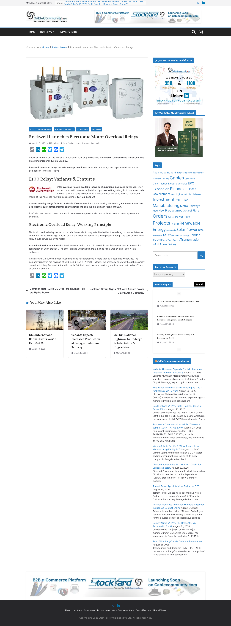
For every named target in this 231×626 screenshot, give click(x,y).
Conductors (190, 179)
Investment (164, 199)
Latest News (82, 129)
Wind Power (160, 244)
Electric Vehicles (177, 183)
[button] (53, 32)
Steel (201, 229)
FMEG (192, 189)
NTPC (179, 210)
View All (199, 284)
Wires (172, 244)
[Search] (201, 255)
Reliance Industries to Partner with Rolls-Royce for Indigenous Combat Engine (176, 318)
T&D (165, 235)
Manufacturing (166, 205)
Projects (161, 223)
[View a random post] (201, 32)
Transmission (190, 240)
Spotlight (96, 129)
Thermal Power (160, 240)
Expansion (161, 189)
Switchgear (157, 235)
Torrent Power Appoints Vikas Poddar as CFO (178, 301)
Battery (179, 173)
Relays (78, 143)
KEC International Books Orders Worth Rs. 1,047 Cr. (42, 339)
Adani (156, 172)
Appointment (168, 172)
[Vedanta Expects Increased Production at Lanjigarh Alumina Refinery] (87, 311)
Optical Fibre (191, 210)
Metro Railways (190, 206)
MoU (155, 210)
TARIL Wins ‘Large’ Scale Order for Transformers (177, 541)
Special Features (143, 610)
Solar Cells (171, 230)
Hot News (46, 31)
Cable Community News (40, 129)
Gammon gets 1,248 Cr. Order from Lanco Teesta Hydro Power (57, 290)
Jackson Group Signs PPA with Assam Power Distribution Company (117, 290)
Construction (160, 183)
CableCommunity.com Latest (173, 361)
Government (161, 194)
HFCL (173, 194)
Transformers (174, 240)
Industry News (103, 610)
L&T (186, 200)
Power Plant (182, 216)
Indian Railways (193, 194)
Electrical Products (64, 129)
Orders (160, 216)
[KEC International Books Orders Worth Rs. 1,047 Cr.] (44, 311)
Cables (177, 178)
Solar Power (187, 229)
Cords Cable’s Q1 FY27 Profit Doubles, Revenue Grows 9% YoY (96, 3)
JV (176, 200)
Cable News (89, 610)
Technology (184, 235)
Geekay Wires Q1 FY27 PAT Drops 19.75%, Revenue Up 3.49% (176, 336)
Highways (181, 194)
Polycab (171, 217)
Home (31, 31)
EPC (191, 183)
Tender (195, 235)
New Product (68, 143)
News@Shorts (68, 31)
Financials (179, 188)
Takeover (174, 235)
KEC (180, 200)
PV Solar (175, 224)
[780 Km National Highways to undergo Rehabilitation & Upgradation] (129, 311)
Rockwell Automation (91, 143)
